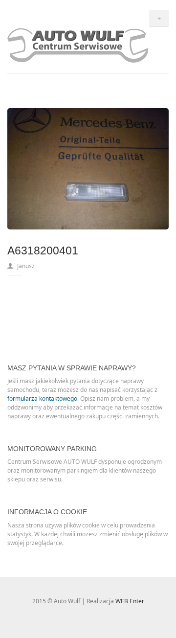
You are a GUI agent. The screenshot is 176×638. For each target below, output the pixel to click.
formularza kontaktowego (42, 398)
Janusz (26, 266)
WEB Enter (129, 601)
